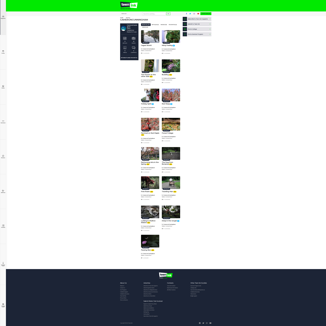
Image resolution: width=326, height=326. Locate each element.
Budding (165, 75)
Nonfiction (3, 122)
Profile (128, 17)
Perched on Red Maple (150, 133)
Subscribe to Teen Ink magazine (151, 316)
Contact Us (122, 287)
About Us (122, 285)
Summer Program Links (196, 285)
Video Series (193, 293)
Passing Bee (146, 250)
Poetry (3, 53)
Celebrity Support (124, 291)
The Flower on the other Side (148, 75)
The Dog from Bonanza (167, 163)
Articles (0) (155, 24)
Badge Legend (194, 296)
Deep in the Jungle (169, 221)
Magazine (3, 18)
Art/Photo (3, 192)
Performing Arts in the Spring (150, 163)
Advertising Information (149, 287)
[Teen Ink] (130, 5)
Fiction (3, 88)
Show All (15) (146, 24)
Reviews (3, 157)
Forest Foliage (167, 133)
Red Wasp (166, 104)
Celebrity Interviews (124, 293)
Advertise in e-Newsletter (149, 296)
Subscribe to (198, 19)
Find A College (192, 29)
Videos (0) (145, 27)
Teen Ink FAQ (123, 296)
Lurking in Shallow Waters (148, 221)
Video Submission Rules (149, 310)
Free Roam (145, 191)
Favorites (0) (173, 24)
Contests (3, 227)
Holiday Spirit (146, 104)
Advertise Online (147, 293)
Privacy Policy (123, 298)
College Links (194, 287)
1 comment (145, 258)
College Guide (3, 306)
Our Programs (123, 289)
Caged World (146, 45)
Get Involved (146, 314)
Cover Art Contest (171, 285)
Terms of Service (124, 300)
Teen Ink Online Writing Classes (198, 289)
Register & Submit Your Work (150, 303)
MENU (123, 13)
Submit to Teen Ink (194, 24)
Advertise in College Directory (150, 289)
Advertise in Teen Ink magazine (151, 285)
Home (121, 17)
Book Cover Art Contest (172, 287)
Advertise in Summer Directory (151, 291)
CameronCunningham (149, 49)
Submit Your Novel (148, 306)
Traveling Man (167, 191)
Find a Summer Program (195, 34)
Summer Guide (3, 265)
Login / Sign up (205, 13)
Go (168, 13)
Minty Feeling (167, 45)
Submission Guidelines (149, 308)
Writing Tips (146, 312)
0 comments (145, 53)
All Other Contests (171, 289)
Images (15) (164, 24)
